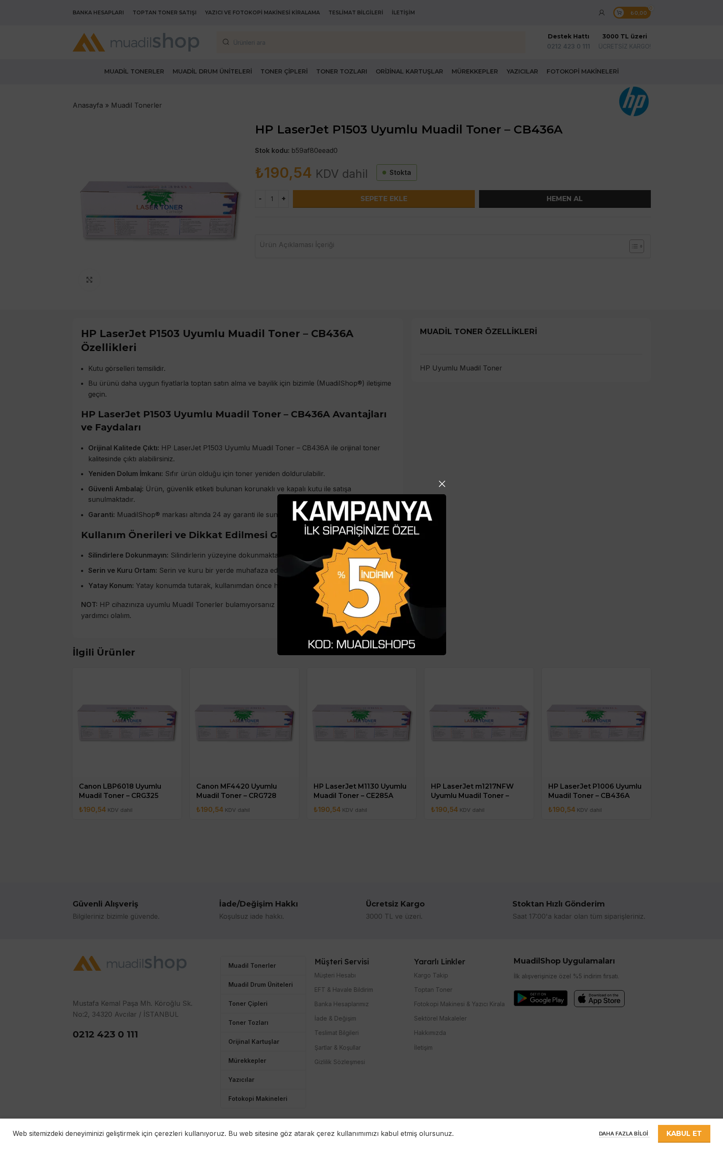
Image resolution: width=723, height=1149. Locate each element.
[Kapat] (441, 483)
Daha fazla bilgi (624, 1133)
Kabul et (684, 1134)
